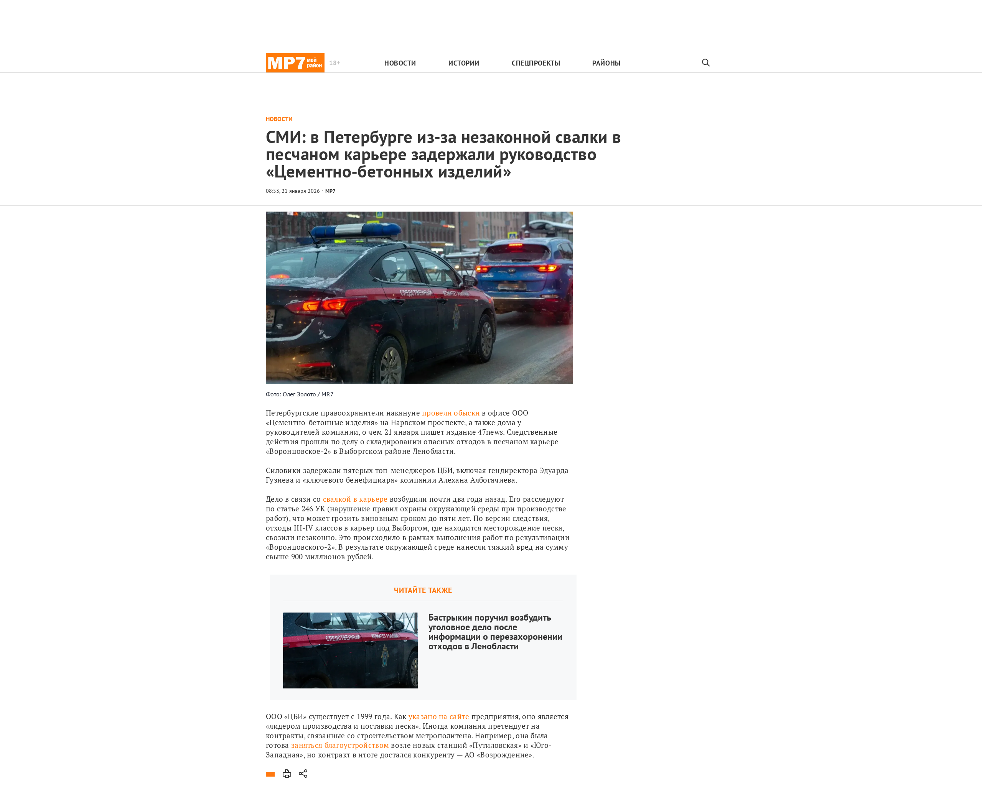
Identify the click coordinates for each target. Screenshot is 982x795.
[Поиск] (706, 62)
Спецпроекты (536, 63)
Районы (606, 63)
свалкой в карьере (355, 499)
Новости (400, 63)
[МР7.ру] (295, 62)
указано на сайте (439, 716)
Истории (463, 63)
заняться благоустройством (340, 745)
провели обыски (451, 412)
